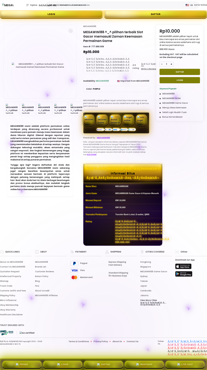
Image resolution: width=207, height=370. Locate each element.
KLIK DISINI (91, 154)
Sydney (144, 276)
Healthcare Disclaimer (11, 314)
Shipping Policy (7, 295)
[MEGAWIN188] (7, 5)
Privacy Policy (101, 341)
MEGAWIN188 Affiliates (46, 295)
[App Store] (183, 267)
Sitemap (4, 281)
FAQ (37, 285)
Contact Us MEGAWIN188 (12, 266)
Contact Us (132, 341)
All (50, 5)
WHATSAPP (146, 364)
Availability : (89, 80)
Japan (143, 285)
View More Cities (148, 300)
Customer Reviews (44, 271)
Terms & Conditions (79, 341)
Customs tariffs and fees (13, 290)
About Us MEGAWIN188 (11, 262)
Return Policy (41, 276)
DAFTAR (156, 14)
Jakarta (144, 295)
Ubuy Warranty (7, 309)
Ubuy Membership (9, 305)
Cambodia (145, 290)
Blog (37, 281)
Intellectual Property (10, 276)
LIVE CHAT (187, 364)
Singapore (145, 266)
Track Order (6, 285)
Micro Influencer (8, 300)
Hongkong (145, 262)
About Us (117, 341)
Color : (93, 89)
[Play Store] (183, 274)
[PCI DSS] (6, 332)
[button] (70, 31)
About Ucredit (42, 290)
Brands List (40, 266)
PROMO (24, 364)
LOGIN (51, 14)
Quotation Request (10, 271)
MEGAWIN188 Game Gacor (153, 271)
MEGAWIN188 (89, 26)
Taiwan (144, 281)
